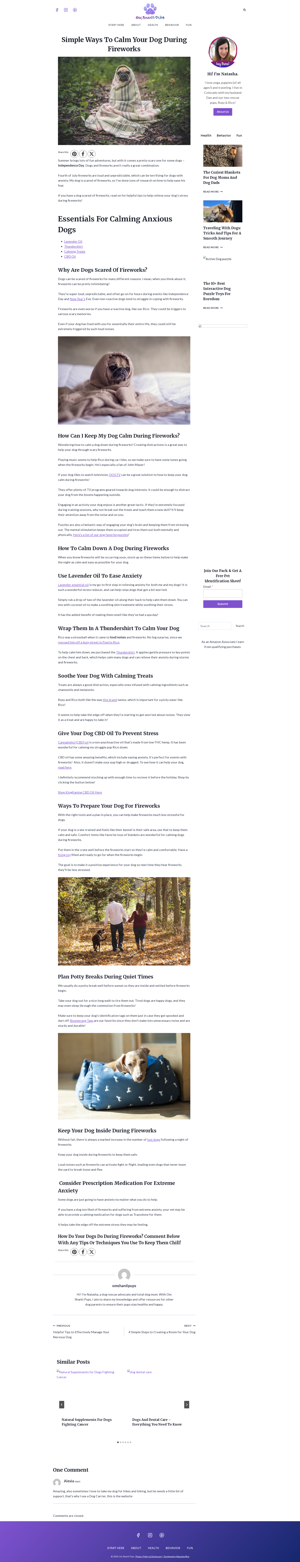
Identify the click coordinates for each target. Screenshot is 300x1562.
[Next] (186, 1404)
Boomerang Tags (81, 1020)
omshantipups (124, 1285)
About (136, 24)
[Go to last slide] (61, 1404)
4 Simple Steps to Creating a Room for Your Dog (162, 1329)
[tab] (118, 1442)
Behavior (172, 24)
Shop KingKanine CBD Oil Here (80, 792)
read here (64, 767)
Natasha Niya (182, 1556)
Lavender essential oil (73, 585)
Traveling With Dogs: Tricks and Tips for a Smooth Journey (222, 233)
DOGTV (115, 474)
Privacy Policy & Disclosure (148, 1556)
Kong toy (64, 855)
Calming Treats (74, 251)
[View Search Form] (244, 9)
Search (240, 625)
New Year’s (77, 299)
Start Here (116, 24)
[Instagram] (66, 10)
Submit (222, 604)
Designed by (169, 1556)
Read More (213, 191)
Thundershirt (73, 246)
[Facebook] (57, 10)
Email (208, 586)
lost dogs (153, 1139)
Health (153, 24)
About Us (223, 111)
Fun (189, 24)
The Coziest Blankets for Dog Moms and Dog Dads (221, 177)
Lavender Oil (73, 241)
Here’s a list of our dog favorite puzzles (100, 535)
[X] (91, 154)
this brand (110, 700)
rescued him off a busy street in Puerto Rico (88, 642)
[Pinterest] (75, 10)
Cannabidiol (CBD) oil (73, 742)
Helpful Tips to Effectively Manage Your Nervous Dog (81, 1331)
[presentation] (89, 1390)
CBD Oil (70, 256)
